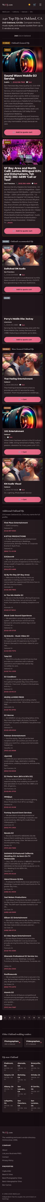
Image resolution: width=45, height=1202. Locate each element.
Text (29, 82)
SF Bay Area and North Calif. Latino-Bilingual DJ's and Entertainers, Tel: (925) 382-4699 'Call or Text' (22, 174)
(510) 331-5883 (12, 325)
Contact (5, 1157)
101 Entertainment (14, 431)
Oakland (24, 12)
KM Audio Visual (12, 484)
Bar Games (6, 1185)
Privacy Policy (7, 1160)
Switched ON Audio (15, 268)
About (4, 1150)
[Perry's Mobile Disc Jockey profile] (22, 305)
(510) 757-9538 (12, 490)
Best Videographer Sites (12, 1181)
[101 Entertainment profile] (22, 416)
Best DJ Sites (7, 1174)
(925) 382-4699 (24, 183)
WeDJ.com (6, 12)
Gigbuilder (6, 1171)
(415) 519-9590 (12, 275)
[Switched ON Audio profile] (22, 255)
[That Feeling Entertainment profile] (22, 364)
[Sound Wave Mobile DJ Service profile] (22, 59)
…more (9, 223)
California (15, 12)
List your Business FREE (12, 1153)
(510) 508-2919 (12, 385)
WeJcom (7, 4)
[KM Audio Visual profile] (22, 469)
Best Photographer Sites (12, 1178)
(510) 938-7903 (19, 82)
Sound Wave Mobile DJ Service (20, 77)
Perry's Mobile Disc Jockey (18, 319)
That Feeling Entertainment (18, 379)
